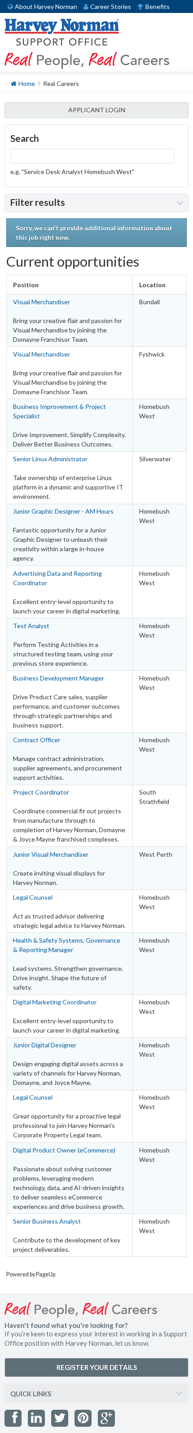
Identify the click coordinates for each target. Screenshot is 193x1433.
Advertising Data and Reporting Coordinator (57, 578)
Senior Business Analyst (47, 1221)
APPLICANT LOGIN (96, 110)
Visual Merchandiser (41, 302)
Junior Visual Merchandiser (50, 854)
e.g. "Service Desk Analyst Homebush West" (72, 171)
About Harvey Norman (46, 6)
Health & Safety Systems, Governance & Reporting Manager (66, 944)
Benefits (157, 6)
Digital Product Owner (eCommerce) (64, 1150)
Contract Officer (36, 740)
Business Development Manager (58, 678)
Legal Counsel (33, 897)
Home (26, 83)
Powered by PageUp (30, 1274)
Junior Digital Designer (44, 1045)
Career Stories (110, 6)
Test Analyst (31, 625)
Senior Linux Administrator (50, 459)
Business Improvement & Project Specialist (59, 411)
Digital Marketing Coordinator (54, 1002)
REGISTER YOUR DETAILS (97, 1367)
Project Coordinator (41, 792)
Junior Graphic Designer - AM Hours (63, 511)
